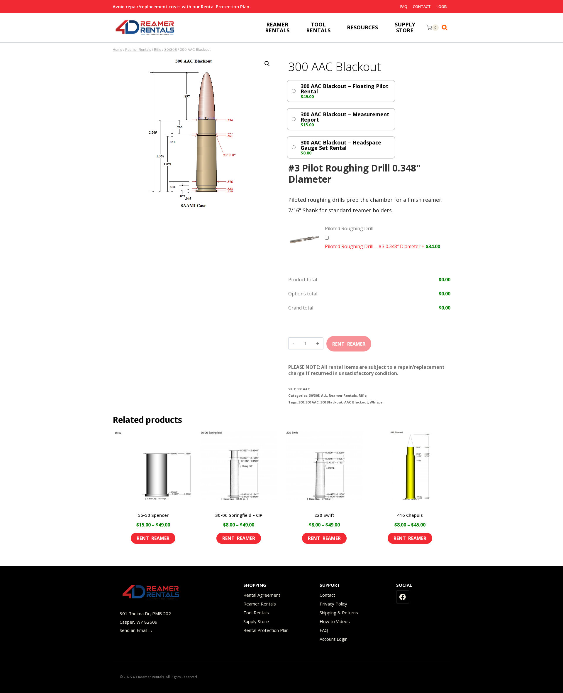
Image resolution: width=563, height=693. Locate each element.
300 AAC (312, 402)
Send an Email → (136, 630)
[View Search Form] (446, 28)
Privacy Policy (333, 604)
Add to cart (348, 342)
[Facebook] (402, 597)
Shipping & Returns (339, 612)
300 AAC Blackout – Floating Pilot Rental (345, 89)
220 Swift (324, 515)
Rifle (363, 395)
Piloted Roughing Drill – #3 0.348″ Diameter (382, 246)
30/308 (314, 395)
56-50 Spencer (153, 515)
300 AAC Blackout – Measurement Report (345, 117)
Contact (422, 6)
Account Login (333, 639)
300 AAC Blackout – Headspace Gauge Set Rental (341, 145)
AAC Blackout (356, 402)
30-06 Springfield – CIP (238, 515)
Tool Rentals (256, 612)
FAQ (403, 6)
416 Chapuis (410, 515)
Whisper (377, 402)
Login (442, 6)
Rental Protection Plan (225, 6)
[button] (267, 63)
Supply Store (256, 621)
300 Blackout (331, 402)
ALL (324, 395)
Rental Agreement (261, 595)
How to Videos (335, 621)
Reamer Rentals (343, 395)
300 (301, 402)
